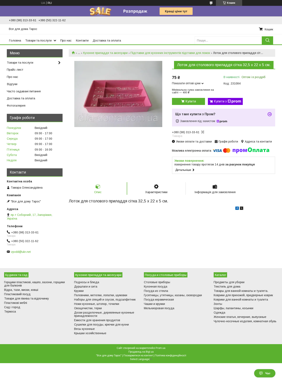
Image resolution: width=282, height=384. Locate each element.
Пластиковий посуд (17, 294)
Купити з (220, 101)
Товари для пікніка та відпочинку (26, 298)
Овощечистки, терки (88, 308)
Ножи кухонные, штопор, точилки (96, 304)
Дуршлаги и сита (85, 286)
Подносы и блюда (86, 282)
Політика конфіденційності (170, 355)
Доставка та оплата (107, 40)
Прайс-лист (15, 69)
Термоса (10, 311)
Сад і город (12, 307)
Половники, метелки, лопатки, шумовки (100, 295)
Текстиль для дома (227, 286)
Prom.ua (160, 348)
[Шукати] (267, 40)
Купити (190, 101)
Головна (15, 40)
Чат (267, 373)
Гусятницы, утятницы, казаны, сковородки (173, 295)
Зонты (218, 304)
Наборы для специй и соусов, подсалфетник (105, 299)
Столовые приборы (157, 282)
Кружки (79, 290)
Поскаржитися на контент (138, 355)
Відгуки (12, 84)
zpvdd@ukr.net (21, 251)
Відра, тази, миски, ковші (21, 289)
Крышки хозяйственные (90, 333)
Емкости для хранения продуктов (97, 320)
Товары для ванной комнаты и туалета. (241, 290)
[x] (241, 208)
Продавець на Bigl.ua (141, 351)
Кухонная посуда (155, 286)
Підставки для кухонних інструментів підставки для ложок (170, 53)
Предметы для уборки (229, 282)
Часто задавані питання (24, 91)
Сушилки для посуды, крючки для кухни (101, 324)
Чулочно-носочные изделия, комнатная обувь (245, 321)
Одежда (219, 312)
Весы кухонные (84, 329)
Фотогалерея (16, 105)
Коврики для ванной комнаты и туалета (241, 299)
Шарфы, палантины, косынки (233, 308)
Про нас (66, 40)
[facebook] (237, 208)
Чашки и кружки (154, 304)
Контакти (82, 40)
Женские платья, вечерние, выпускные (240, 317)
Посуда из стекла (156, 290)
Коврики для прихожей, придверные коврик (243, 295)
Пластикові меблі (15, 302)
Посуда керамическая (159, 299)
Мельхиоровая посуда (159, 308)
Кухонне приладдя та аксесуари (105, 53)
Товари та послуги (38, 40)
